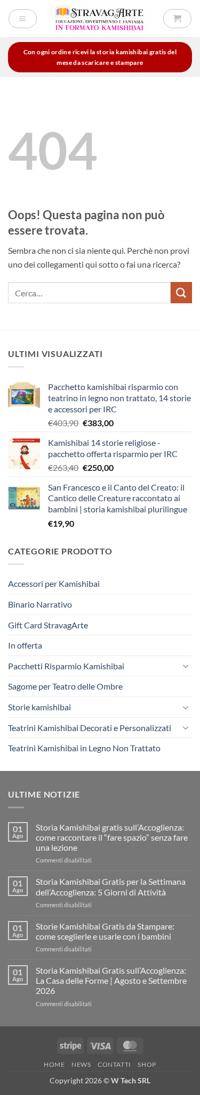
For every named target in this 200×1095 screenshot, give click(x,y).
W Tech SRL (130, 1080)
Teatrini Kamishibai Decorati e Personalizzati (89, 728)
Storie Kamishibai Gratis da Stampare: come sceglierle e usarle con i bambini (105, 931)
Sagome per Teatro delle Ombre (65, 686)
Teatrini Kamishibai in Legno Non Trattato (84, 748)
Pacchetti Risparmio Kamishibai (66, 666)
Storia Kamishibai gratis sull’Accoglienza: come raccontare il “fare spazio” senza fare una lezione (112, 837)
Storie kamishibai (39, 707)
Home (54, 1064)
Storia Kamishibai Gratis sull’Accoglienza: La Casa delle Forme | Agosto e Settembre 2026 (111, 980)
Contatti (114, 1064)
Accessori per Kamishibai (54, 583)
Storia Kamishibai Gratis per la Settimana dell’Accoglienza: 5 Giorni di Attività (111, 886)
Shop (147, 1064)
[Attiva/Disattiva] (185, 665)
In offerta (25, 645)
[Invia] (181, 292)
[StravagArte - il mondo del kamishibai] (100, 18)
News (81, 1064)
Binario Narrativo (40, 604)
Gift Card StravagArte (48, 625)
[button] (22, 18)
